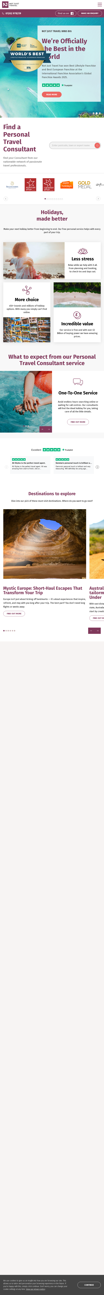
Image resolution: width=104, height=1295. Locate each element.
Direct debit (8, 1253)
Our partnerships (11, 1257)
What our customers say (14, 1227)
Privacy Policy (43, 1257)
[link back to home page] (13, 1180)
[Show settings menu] (93, 849)
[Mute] (87, 849)
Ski (38, 1227)
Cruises (40, 1219)
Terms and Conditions (69, 1157)
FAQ (4, 1245)
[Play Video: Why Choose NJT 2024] (70, 832)
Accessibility (42, 1261)
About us (41, 1245)
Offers (40, 1235)
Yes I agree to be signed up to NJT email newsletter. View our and (79, 1156)
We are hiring (43, 1249)
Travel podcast (77, 1223)
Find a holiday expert (13, 1219)
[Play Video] (42, 849)
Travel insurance (11, 1249)
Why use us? (8, 1223)
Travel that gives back (80, 1227)
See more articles (16, 983)
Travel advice (9, 1261)
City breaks (42, 1223)
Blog (72, 1219)
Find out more (78, 422)
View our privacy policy (35, 1289)
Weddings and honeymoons (49, 1231)
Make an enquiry (10, 1231)
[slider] (67, 849)
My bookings (9, 1235)
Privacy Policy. (86, 1157)
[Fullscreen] (98, 849)
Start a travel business (47, 1253)
